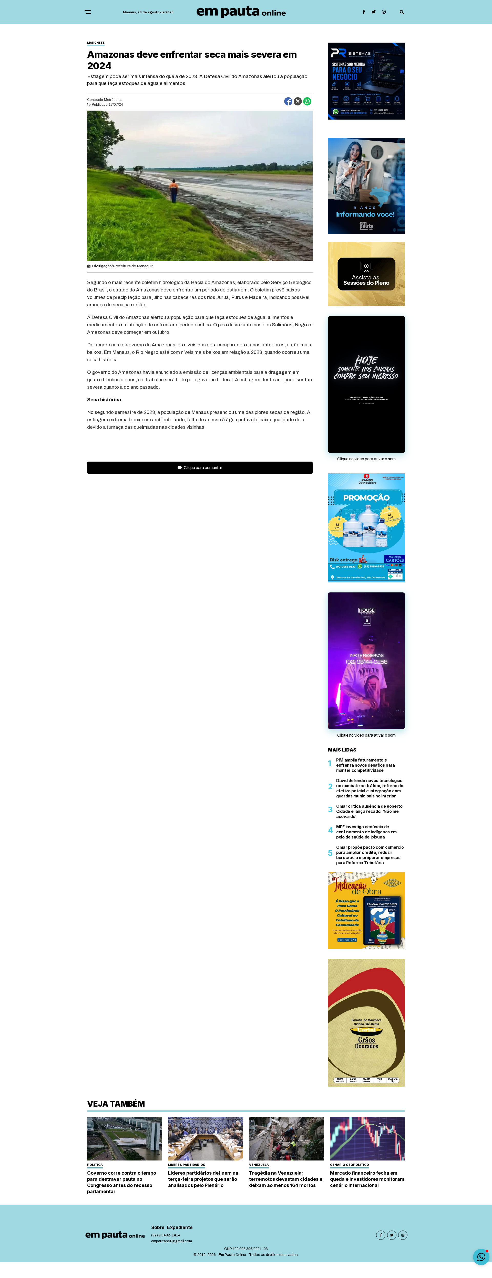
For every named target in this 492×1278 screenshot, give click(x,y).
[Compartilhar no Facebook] (288, 101)
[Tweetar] (298, 101)
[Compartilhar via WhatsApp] (307, 101)
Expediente (180, 1227)
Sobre (158, 1227)
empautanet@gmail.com (171, 1241)
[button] (481, 1257)
